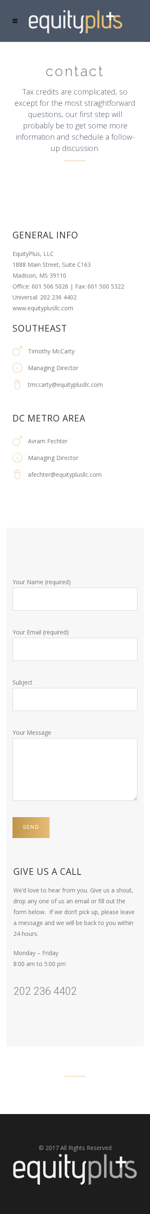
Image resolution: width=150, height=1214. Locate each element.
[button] (75, 1169)
